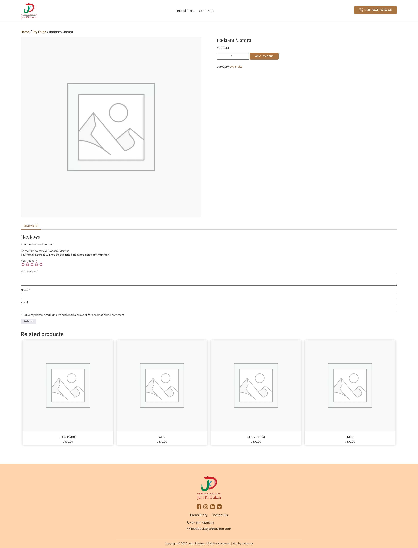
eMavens (248, 543)
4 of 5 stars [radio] (37, 264)
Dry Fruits (39, 32)
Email (25, 302)
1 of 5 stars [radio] (23, 264)
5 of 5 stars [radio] (41, 264)
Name (26, 290)
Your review (29, 271)
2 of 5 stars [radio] (27, 264)
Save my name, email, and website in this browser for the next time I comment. (74, 315)
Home (25, 32)
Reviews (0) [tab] (31, 226)
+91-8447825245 (202, 523)
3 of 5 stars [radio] (32, 264)
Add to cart (264, 56)
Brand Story (185, 11)
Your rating (29, 260)
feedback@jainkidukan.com (210, 529)
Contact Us (206, 11)
